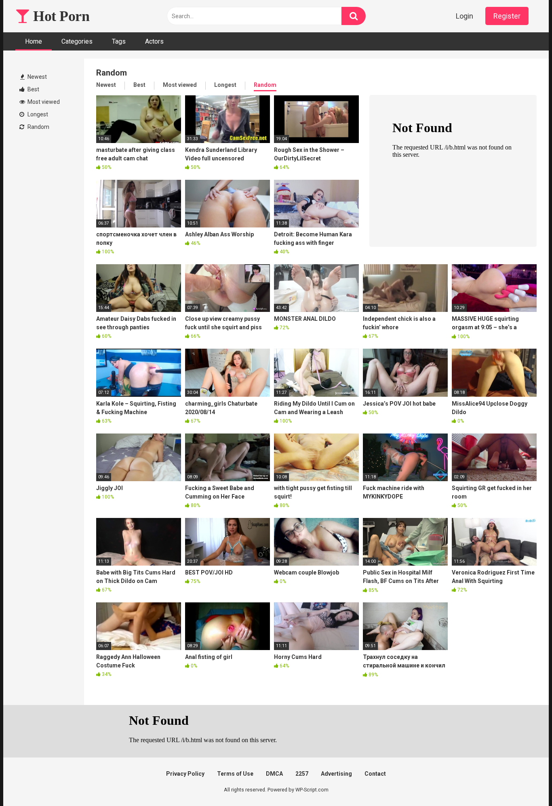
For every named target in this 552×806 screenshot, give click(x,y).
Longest (37, 114)
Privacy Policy (185, 773)
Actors (154, 41)
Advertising (336, 773)
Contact (375, 773)
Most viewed (43, 102)
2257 (301, 773)
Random (37, 127)
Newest (36, 77)
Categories (77, 41)
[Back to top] (525, 781)
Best (32, 89)
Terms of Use (235, 773)
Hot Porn (59, 16)
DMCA (274, 773)
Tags (119, 41)
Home (33, 41)
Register (506, 16)
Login (464, 16)
